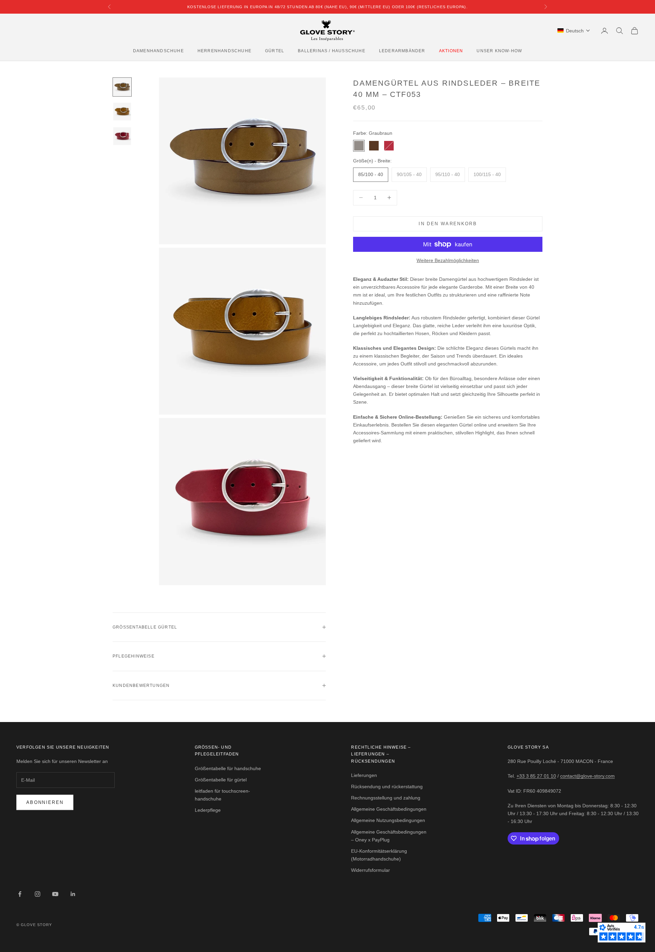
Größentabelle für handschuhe (228, 768)
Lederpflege (208, 810)
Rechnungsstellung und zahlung (385, 797)
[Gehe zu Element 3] (122, 136)
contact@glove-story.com (587, 776)
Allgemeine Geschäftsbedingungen (388, 809)
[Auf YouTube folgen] (55, 894)
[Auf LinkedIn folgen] (73, 894)
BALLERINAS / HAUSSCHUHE (331, 50)
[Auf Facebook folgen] (19, 894)
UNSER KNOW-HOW (499, 50)
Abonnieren (44, 802)
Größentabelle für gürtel (221, 779)
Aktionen (451, 50)
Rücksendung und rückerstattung (387, 786)
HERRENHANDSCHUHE (224, 50)
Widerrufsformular (370, 870)
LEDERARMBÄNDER (402, 50)
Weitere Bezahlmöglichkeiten (448, 260)
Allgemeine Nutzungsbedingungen (388, 820)
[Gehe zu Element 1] (122, 87)
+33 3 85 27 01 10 (536, 776)
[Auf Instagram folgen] (37, 894)
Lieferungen (364, 775)
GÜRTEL (274, 50)
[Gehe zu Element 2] (122, 111)
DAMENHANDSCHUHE (158, 50)
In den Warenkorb (448, 223)
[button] (574, 30)
